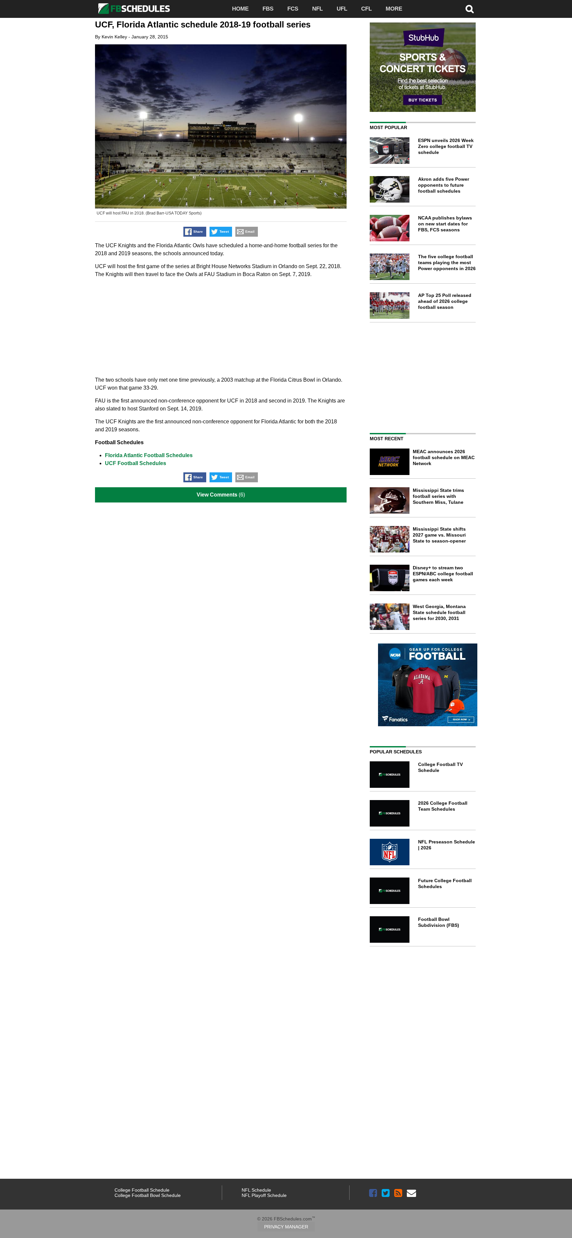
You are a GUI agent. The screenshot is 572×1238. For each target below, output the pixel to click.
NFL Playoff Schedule (264, 1195)
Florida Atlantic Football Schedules (149, 455)
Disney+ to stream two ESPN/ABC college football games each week (443, 573)
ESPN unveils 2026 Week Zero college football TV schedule (446, 146)
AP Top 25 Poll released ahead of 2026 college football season (444, 301)
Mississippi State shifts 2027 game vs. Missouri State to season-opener (439, 535)
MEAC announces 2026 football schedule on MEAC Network (444, 457)
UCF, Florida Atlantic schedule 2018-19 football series (202, 24)
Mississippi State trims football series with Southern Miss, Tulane (438, 496)
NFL (317, 9)
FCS (292, 9)
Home (240, 9)
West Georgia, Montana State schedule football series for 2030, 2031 (439, 612)
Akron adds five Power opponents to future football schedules (443, 185)
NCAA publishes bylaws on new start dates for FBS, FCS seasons (445, 223)
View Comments (217, 495)
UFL (342, 9)
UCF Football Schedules (135, 463)
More (394, 9)
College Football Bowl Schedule (148, 1195)
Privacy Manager (286, 1226)
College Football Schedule (142, 1190)
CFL (366, 9)
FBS (267, 9)
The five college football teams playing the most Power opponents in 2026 (447, 262)
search (469, 9)
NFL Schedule (256, 1190)
